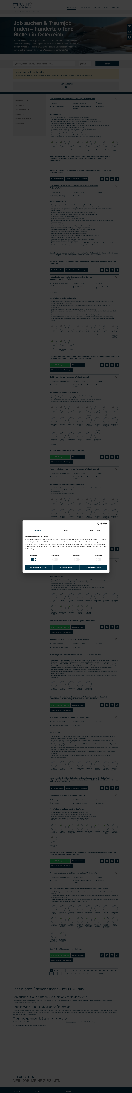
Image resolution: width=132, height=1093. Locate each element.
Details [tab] (66, 530)
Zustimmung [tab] (37, 530)
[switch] (55, 559)
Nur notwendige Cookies (38, 567)
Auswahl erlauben (66, 567)
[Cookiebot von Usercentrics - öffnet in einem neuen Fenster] (98, 524)
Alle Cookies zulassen (93, 567)
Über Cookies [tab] (95, 530)
